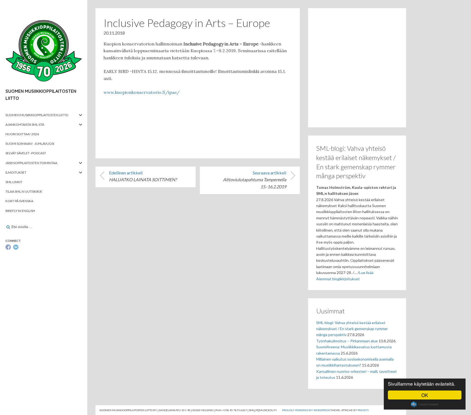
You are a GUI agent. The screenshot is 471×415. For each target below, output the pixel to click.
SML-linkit (13, 182)
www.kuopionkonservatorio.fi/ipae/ (142, 92)
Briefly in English (20, 211)
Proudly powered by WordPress (306, 410)
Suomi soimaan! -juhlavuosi (29, 144)
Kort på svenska (19, 201)
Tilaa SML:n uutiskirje (23, 191)
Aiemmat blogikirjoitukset (338, 278)
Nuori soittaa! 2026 (22, 134)
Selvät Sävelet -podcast (25, 153)
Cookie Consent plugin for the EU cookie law (424, 404)
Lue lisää (366, 272)
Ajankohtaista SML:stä (24, 124)
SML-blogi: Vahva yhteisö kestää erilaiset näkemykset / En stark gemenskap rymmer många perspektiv (352, 328)
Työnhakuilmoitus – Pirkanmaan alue (347, 341)
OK (424, 395)
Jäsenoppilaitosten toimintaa (31, 163)
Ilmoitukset (15, 172)
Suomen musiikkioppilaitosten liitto (36, 115)
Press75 (363, 410)
